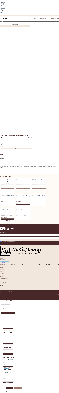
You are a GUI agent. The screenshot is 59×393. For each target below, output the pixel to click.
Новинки (2, 9)
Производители (48, 264)
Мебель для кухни (3, 3)
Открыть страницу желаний (3, 391)
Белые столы (1, 285)
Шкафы (2, 5)
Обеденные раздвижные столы (3, 281)
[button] (23, 204)
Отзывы (22, 264)
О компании (57, 264)
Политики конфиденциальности (19, 241)
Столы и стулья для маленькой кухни (4, 278)
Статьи (30, 264)
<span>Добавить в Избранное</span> (29, 194)
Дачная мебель (3, 2)
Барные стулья (1, 268)
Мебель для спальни (3, 6)
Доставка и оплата (3, 7)
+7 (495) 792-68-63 (33, 18)
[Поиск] (58, 22)
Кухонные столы (2, 273)
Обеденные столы (3, 1)
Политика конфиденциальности (55, 293)
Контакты (2, 10)
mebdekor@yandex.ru (43, 18)
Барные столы (1, 267)
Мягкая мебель (3, 0)
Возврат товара (3, 8)
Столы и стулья (2, 4)
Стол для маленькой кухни (3, 282)
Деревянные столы (2, 283)
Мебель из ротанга (2, 271)
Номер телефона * (2, 236)
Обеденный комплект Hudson (3, 276)
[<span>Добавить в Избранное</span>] (7, 182)
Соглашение (57, 294)
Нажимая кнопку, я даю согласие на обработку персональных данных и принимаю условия (11, 241)
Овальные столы (2, 284)
